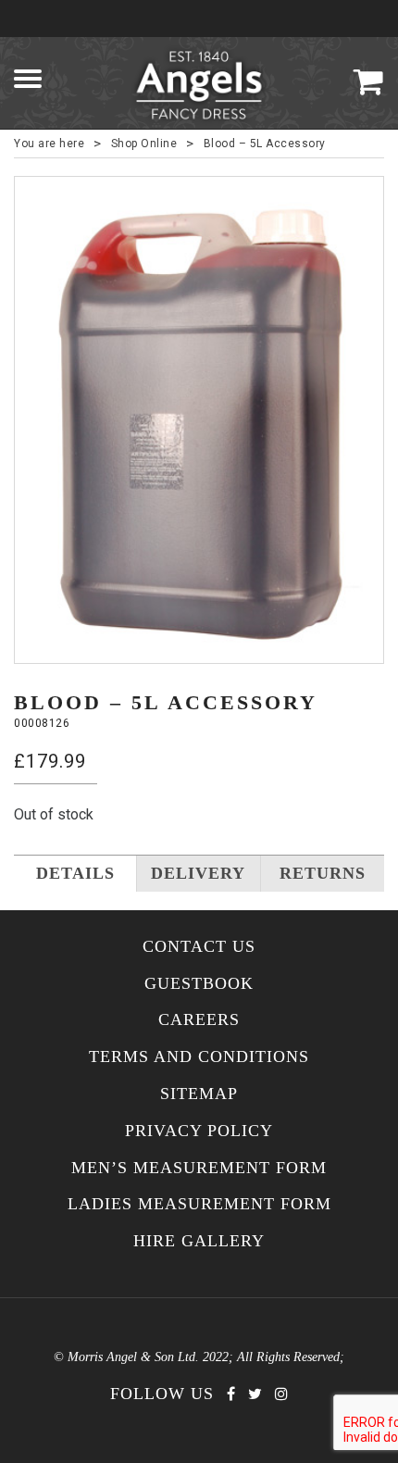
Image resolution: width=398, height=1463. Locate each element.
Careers (199, 1020)
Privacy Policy (199, 1131)
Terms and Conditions (199, 1057)
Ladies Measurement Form (199, 1204)
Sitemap (199, 1094)
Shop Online (144, 143)
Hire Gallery (199, 1241)
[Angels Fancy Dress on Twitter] (255, 1394)
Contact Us (199, 947)
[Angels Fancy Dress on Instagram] (281, 1394)
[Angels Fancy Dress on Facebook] (231, 1394)
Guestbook (199, 984)
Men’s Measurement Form (199, 1168)
